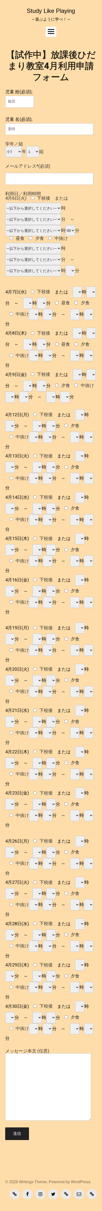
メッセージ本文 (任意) (27, 1051)
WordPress (80, 1181)
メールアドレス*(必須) (27, 166)
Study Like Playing (51, 10)
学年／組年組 (24, 148)
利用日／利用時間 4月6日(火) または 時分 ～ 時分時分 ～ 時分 (42, 232)
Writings (26, 1181)
